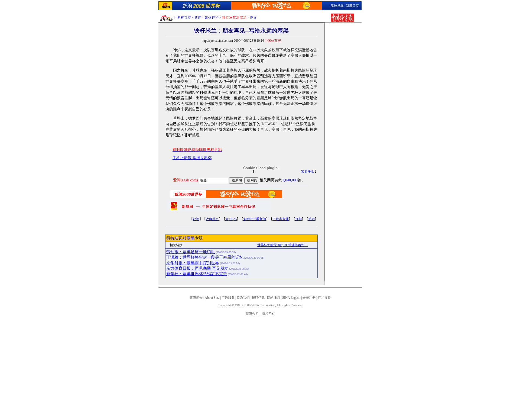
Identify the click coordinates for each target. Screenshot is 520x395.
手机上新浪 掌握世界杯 (192, 158)
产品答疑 (324, 298)
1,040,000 (290, 180)
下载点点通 (280, 219)
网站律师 (273, 298)
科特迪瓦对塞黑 (180, 238)
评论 (196, 219)
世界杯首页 (182, 18)
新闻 (198, 18)
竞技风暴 (337, 6)
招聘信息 (258, 298)
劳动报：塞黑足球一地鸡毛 (190, 252)
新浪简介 (196, 298)
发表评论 (307, 171)
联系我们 (243, 298)
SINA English (291, 298)
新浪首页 (352, 6)
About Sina (212, 298)
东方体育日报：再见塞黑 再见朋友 (197, 268)
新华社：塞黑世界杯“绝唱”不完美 (196, 274)
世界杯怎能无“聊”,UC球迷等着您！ (282, 245)
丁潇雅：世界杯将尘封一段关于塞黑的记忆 (204, 257)
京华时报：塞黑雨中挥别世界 (192, 263)
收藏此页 (212, 219)
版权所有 (268, 314)
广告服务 (228, 298)
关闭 (311, 219)
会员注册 (309, 298)
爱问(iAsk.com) (185, 180)
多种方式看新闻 (254, 219)
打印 (298, 219)
